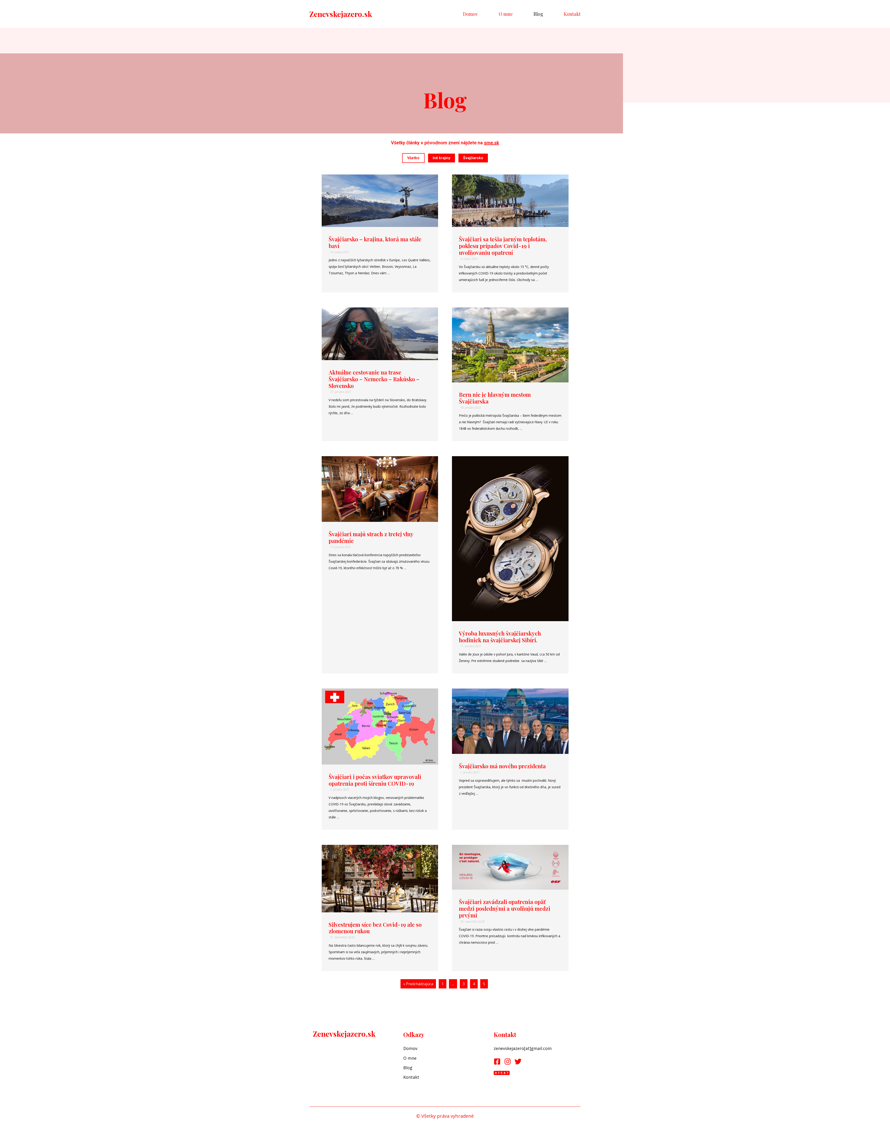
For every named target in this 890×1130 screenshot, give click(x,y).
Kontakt (572, 14)
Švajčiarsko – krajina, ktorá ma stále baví (375, 242)
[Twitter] (518, 1061)
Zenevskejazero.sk (340, 14)
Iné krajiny (441, 158)
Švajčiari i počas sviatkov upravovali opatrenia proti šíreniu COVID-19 (375, 780)
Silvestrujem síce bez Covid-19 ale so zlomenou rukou (375, 928)
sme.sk (491, 142)
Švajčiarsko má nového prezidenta (502, 766)
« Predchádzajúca (418, 983)
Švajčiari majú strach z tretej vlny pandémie (371, 537)
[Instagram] (507, 1061)
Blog (538, 14)
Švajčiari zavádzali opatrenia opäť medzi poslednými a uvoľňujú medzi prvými (504, 908)
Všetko (413, 158)
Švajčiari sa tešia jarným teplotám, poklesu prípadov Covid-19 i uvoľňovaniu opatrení (503, 245)
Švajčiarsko (473, 158)
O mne (506, 14)
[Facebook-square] (497, 1061)
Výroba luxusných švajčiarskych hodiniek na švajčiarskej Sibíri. (500, 637)
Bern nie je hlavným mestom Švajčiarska (495, 398)
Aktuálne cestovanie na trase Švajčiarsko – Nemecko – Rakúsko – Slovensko (374, 378)
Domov (470, 14)
